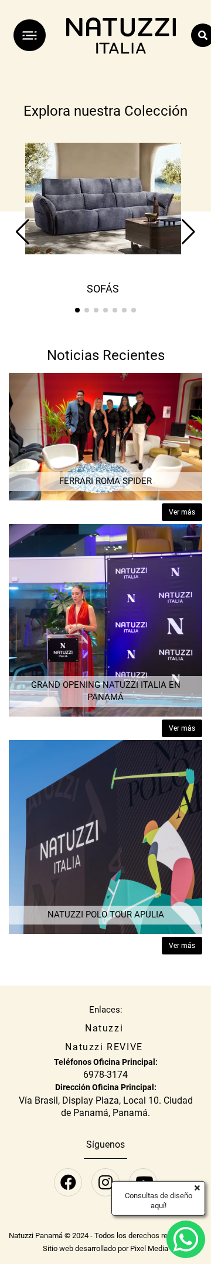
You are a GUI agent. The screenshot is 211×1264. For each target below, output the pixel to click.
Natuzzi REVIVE (103, 1047)
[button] (77, 310)
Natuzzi (104, 1028)
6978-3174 (105, 1074)
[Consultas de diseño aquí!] (185, 1239)
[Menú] (29, 35)
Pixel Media (149, 1248)
